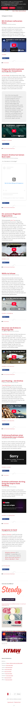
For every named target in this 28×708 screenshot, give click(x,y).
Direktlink (4, 54)
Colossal (9, 140)
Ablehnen (12, 7)
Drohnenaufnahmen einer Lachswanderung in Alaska (13, 436)
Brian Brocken (5, 334)
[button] (5, 58)
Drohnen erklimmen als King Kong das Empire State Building (13, 483)
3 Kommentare (6, 523)
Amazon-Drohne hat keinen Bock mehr (13, 156)
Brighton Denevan (6, 534)
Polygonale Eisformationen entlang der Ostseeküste (13, 70)
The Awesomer (11, 366)
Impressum (10, 702)
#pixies (7, 557)
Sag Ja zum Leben (9, 665)
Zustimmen (5, 7)
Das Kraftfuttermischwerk (6, 642)
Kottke (9, 467)
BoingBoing (10, 313)
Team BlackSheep (6, 385)
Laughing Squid (11, 515)
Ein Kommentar (6, 62)
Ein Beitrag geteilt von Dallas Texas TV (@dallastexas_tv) (15, 197)
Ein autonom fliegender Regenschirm (11, 215)
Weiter (18, 694)
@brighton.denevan (10, 552)
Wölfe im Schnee (8, 273)
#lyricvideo (11, 557)
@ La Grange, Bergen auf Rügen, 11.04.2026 (17, 642)
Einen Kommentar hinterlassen (9, 148)
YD (8, 259)
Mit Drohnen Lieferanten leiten (12, 22)
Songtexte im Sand (9, 530)
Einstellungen (7, 4)
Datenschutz (17, 702)
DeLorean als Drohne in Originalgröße (11, 329)
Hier (6, 643)
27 (14, 694)
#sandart (17, 557)
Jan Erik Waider (6, 75)
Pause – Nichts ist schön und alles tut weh (14, 663)
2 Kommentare (6, 475)
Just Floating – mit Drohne (12, 381)
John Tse (13, 220)
